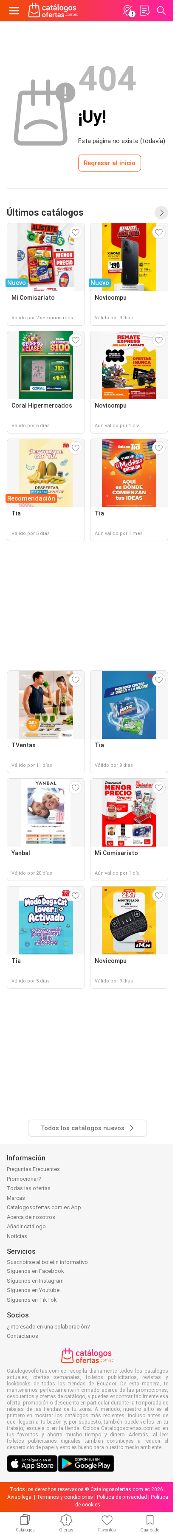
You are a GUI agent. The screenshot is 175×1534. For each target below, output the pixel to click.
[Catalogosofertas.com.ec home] (53, 11)
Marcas (16, 1198)
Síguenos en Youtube (33, 1290)
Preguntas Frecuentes (33, 1169)
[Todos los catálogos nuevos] (161, 213)
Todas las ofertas (29, 1188)
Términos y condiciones (65, 1497)
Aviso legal (20, 1497)
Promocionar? (24, 1179)
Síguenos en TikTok (32, 1300)
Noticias (17, 1236)
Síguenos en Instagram (35, 1281)
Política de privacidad (122, 1497)
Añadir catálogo (26, 1226)
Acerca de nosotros (31, 1217)
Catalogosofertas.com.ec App (44, 1207)
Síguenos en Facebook (35, 1271)
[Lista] (144, 10)
